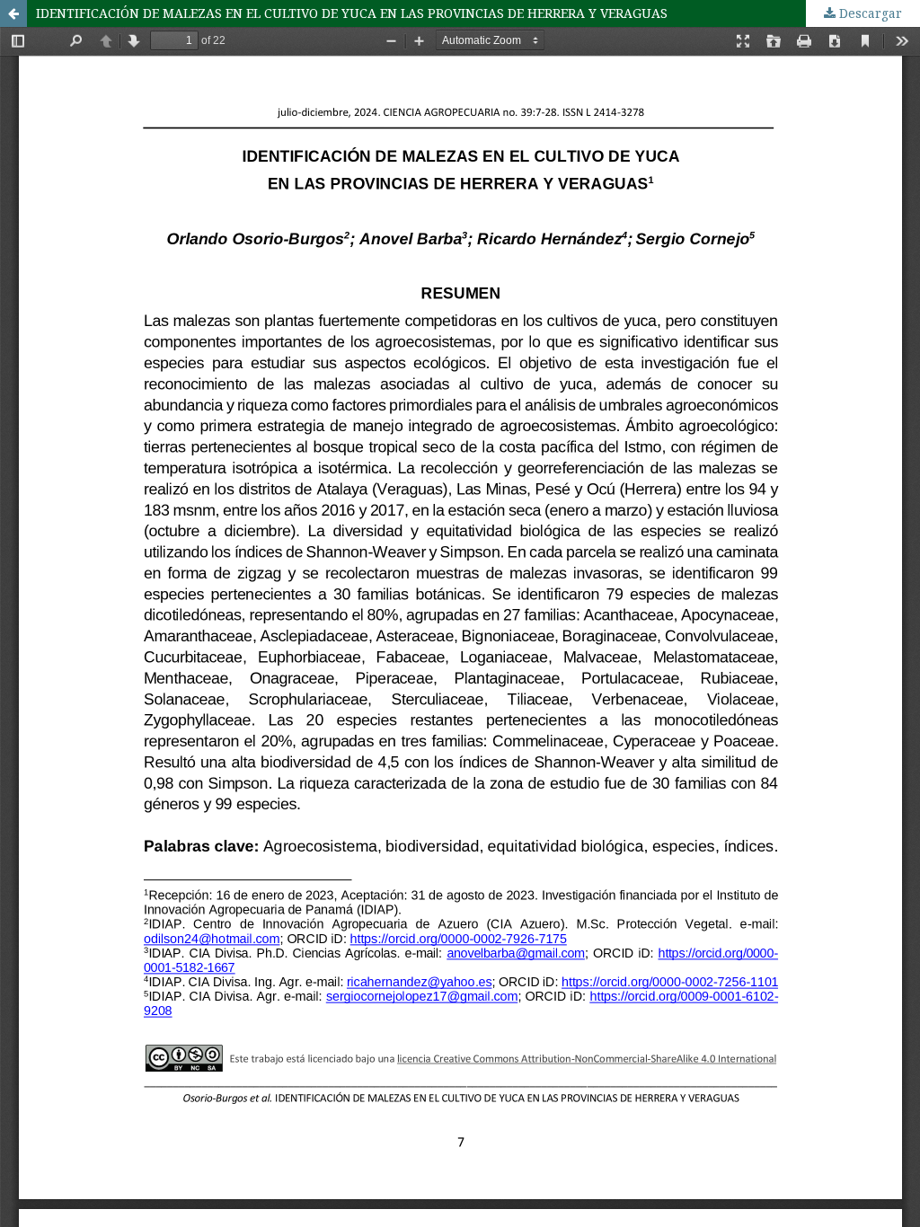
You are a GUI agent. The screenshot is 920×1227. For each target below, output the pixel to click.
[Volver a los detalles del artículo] (13, 13)
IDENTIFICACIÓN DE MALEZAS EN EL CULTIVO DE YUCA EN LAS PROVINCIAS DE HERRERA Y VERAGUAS (352, 13)
